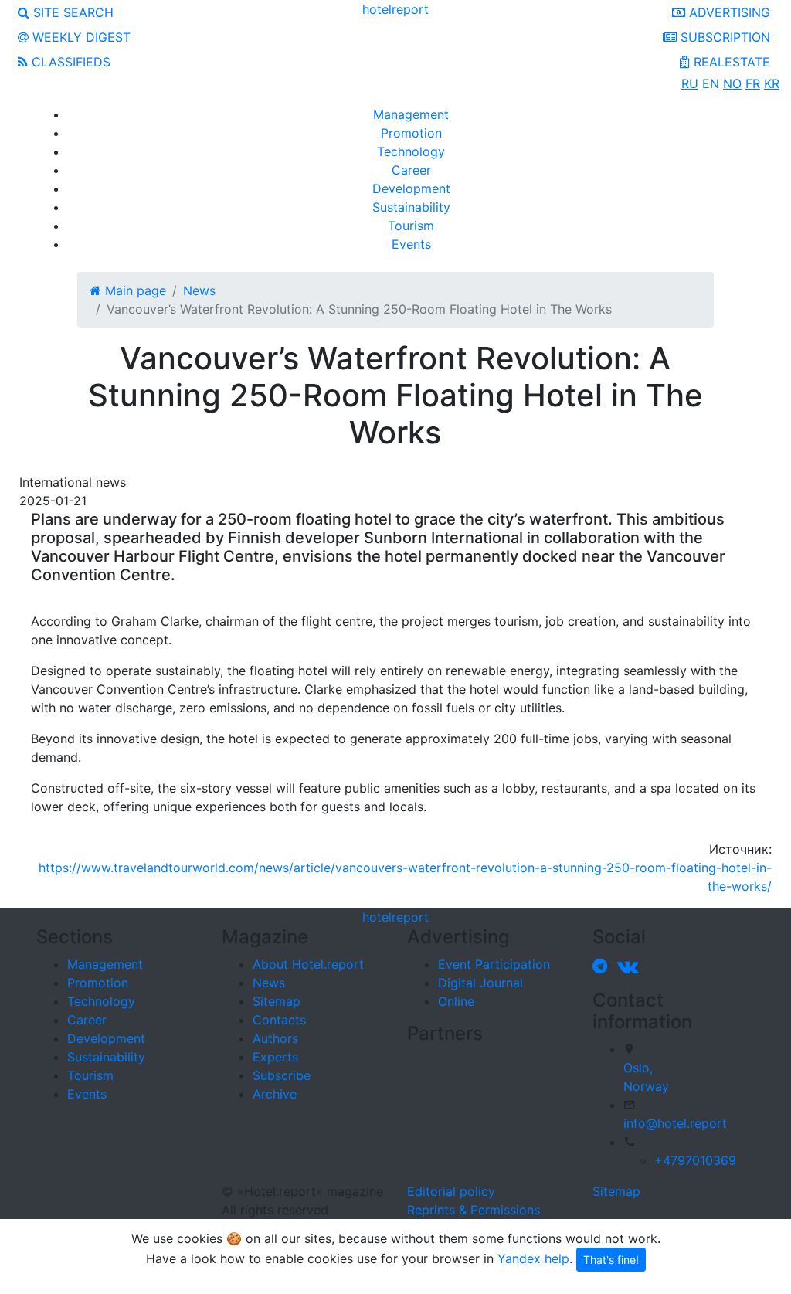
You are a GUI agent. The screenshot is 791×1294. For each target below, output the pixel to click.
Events (411, 244)
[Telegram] (602, 965)
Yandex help (533, 1258)
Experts (275, 1057)
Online (456, 1001)
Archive (275, 1094)
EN (710, 83)
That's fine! (611, 1259)
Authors (275, 1038)
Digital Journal (480, 982)
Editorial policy (451, 1191)
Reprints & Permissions (473, 1210)
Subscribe (282, 1075)
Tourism (411, 225)
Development (411, 188)
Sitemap (276, 1001)
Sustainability (411, 207)
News (269, 982)
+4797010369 (695, 1160)
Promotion (411, 133)
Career (411, 170)
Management (411, 114)
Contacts (279, 1019)
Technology (411, 151)
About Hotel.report (308, 964)
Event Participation (494, 964)
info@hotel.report (675, 1123)
